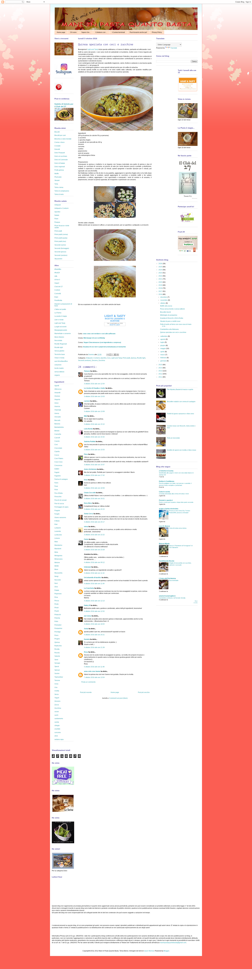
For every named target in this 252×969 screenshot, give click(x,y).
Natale (56, 215)
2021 (161, 279)
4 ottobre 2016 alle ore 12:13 (94, 601)
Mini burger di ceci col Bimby (94, 338)
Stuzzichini (58, 259)
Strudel (57, 180)
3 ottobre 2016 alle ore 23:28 (94, 550)
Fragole (57, 510)
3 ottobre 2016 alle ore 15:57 (94, 465)
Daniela (91, 354)
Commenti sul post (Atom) (118, 698)
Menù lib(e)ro (59, 337)
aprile (162, 352)
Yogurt (56, 698)
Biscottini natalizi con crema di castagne (181, 402)
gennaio (163, 361)
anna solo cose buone (92, 671)
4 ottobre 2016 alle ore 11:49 (94, 584)
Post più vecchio (144, 692)
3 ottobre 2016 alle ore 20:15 (94, 509)
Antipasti (57, 205)
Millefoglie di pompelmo (168, 315)
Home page (61, 32)
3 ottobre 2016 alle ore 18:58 (94, 488)
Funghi (56, 514)
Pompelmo (58, 628)
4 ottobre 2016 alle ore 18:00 (94, 624)
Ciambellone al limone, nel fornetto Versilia (172, 598)
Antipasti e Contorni (93, 358)
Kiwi (55, 524)
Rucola (57, 653)
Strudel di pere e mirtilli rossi (170, 321)
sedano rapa (59, 739)
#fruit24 (57, 273)
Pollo (56, 621)
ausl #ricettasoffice (61, 361)
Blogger (166, 951)
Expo (56, 297)
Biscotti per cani (60, 135)
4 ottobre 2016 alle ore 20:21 (94, 635)
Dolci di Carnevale (61, 160)
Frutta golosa (59, 170)
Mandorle (57, 549)
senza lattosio (59, 372)
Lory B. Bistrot (164, 526)
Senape (57, 663)
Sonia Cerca (88, 514)
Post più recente (86, 692)
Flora (86, 454)
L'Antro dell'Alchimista (167, 578)
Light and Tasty (92, 49)
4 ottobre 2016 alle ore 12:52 (94, 611)
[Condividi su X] (112, 354)
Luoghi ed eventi (60, 327)
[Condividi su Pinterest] (117, 354)
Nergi (56, 576)
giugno (163, 345)
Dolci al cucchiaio (60, 156)
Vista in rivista (59, 358)
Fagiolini (57, 476)
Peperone (58, 594)
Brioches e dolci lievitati (62, 139)
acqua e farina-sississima (168, 509)
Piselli (56, 611)
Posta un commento (88, 682)
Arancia (57, 406)
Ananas (57, 396)
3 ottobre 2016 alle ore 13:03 (94, 396)
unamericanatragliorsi (167, 596)
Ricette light (141, 358)
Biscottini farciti (165, 312)
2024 (161, 270)
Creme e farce (59, 142)
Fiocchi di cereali (60, 500)
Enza (86, 480)
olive (56, 736)
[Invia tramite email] (107, 354)
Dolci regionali (59, 167)
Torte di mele (59, 194)
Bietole (56, 431)
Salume (57, 656)
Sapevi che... (86, 32)
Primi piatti (126, 358)
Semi (56, 660)
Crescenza (58, 465)
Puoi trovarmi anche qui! (138, 32)
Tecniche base (59, 354)
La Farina (57, 313)
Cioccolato (58, 448)
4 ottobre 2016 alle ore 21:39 (94, 647)
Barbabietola (59, 427)
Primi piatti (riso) (60, 241)
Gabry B (87, 605)
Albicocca (57, 389)
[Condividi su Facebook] (115, 354)
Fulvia (86, 539)
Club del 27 (58, 287)
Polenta (57, 618)
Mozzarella (58, 573)
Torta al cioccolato (173, 438)
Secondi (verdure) (84, 360)
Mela (56, 552)
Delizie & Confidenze (166, 481)
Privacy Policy (157, 32)
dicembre (163, 297)
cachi (56, 715)
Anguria (57, 399)
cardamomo (58, 718)
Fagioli (56, 472)
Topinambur (58, 677)
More (56, 569)
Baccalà (57, 420)
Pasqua (57, 222)
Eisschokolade (173, 580)
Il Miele (57, 521)
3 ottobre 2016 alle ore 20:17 (94, 522)
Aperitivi (103, 358)
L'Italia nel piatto (60, 309)
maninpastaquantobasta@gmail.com (173, 943)
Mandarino (58, 545)
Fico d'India (58, 493)
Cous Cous (58, 462)
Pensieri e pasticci (166, 500)
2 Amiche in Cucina (166, 471)
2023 (161, 273)
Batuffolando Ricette (166, 561)
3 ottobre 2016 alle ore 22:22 (94, 535)
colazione (57, 365)
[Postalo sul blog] (110, 354)
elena (86, 526)
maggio (163, 348)
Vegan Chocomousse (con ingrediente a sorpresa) (102, 342)
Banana (57, 424)
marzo (162, 355)
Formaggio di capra (61, 507)
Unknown (87, 567)
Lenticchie (58, 535)
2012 (161, 374)
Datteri (56, 469)
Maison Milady (164, 544)
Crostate (57, 146)
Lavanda (57, 531)
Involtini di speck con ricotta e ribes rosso (181, 450)
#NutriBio (57, 269)
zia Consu (87, 616)
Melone (57, 562)
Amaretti (57, 393)
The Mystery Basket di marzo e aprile (180, 389)
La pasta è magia (60, 316)
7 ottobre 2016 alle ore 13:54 (94, 677)
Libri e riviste (59, 320)
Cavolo (57, 441)
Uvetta (56, 691)
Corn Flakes (58, 458)
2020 (161, 282)
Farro (56, 483)
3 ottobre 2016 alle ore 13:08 (94, 411)
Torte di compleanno (61, 191)
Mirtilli (56, 566)
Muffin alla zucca (166, 306)
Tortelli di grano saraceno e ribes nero (180, 414)
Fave (56, 486)
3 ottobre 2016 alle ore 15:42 (94, 437)
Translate (173, 48)
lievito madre (59, 368)
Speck (56, 666)
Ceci (108, 358)
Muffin (56, 174)
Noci (56, 583)
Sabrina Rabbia (89, 441)
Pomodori (57, 625)
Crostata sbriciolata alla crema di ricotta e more (174, 493)
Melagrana (58, 556)
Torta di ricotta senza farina (177, 528)
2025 (161, 267)
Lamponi (57, 528)
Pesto (56, 604)
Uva (55, 687)
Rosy (86, 652)
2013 (161, 371)
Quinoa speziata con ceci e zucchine (173, 332)
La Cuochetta (89, 588)
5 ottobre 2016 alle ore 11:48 (94, 667)
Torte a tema (58, 187)
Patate (56, 590)
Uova (56, 684)
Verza (56, 694)
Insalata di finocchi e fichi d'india (171, 318)
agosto (163, 339)
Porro (56, 635)
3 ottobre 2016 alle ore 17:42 (94, 475)
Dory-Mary (88, 503)
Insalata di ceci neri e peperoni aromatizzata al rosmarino (104, 347)
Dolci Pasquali (59, 153)
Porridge (57, 632)
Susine (56, 673)
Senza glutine (59, 351)
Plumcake (58, 177)
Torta (56, 184)
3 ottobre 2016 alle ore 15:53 (94, 450)
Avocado (57, 417)
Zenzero (95, 360)
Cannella (57, 434)
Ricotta (56, 649)
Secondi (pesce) (60, 252)
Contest (57, 290)
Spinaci (57, 670)
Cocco (56, 455)
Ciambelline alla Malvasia (169, 329)
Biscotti (57, 132)
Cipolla (57, 451)
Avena (56, 413)
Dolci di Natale (59, 163)
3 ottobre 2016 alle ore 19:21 (94, 498)
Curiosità (57, 293)
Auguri (56, 283)
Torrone (57, 680)
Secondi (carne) (60, 245)
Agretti (56, 386)
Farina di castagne (61, 479)
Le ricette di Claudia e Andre (94, 388)
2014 (161, 368)
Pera (56, 597)
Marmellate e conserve (62, 333)
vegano (57, 375)
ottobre (163, 303)
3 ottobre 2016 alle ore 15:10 (94, 424)
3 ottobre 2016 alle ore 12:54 (94, 384)
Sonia (86, 629)
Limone (57, 538)
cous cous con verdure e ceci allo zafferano (99, 334)
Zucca (56, 705)
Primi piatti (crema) (61, 234)
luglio (162, 342)
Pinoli (56, 608)
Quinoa (133, 358)
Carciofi (57, 438)
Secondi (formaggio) (61, 248)
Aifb (55, 276)
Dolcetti (57, 149)
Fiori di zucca (59, 503)
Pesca (56, 601)
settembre (164, 336)
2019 (161, 285)
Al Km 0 (57, 280)
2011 (161, 377)
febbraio (163, 358)
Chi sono (73, 32)
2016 (161, 294)
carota (56, 722)
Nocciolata (58, 340)
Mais (56, 542)
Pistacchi (57, 615)
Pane (56, 219)
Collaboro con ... (101, 32)
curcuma (57, 732)
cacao (56, 711)
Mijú (85, 416)
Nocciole (57, 580)
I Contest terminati (118, 32)
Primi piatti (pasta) (60, 238)
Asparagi (57, 410)
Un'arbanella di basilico (92, 577)
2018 (161, 288)
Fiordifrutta (58, 300)
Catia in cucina (164, 492)
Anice (56, 403)
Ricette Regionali (60, 344)
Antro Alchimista (90, 469)
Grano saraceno (60, 517)
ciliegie (57, 725)
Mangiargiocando (60, 330)
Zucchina (101, 360)
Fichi (56, 490)
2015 (161, 365)
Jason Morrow (149, 951)
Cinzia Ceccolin (90, 493)
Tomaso (87, 371)
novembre (164, 300)
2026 (161, 264)
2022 (161, 276)
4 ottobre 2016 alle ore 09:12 (94, 562)
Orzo (56, 587)
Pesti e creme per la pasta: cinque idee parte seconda (176, 502)
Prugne (57, 639)
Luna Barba (88, 429)
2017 (161, 291)
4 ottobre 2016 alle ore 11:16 (94, 573)
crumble (57, 729)
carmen (87, 401)
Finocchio (57, 497)
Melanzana (58, 559)
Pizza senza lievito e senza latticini (172, 309)
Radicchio (58, 646)
